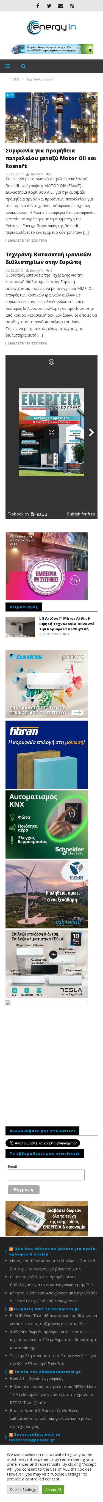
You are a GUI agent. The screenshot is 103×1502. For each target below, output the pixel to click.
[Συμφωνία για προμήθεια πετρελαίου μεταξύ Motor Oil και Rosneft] (51, 117)
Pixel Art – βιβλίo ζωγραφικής (36, 1378)
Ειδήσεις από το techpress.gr (46, 1308)
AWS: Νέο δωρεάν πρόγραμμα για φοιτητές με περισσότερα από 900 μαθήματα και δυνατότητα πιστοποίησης (53, 1339)
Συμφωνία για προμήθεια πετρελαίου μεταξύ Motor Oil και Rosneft (50, 158)
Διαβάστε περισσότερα (27, 240)
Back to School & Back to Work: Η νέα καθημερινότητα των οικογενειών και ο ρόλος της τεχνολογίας (51, 1418)
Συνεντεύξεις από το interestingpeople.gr (34, 1437)
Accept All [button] (53, 1489)
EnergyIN (36, 174)
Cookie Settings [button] (23, 1489)
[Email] (60, 5)
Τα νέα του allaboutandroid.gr (47, 1371)
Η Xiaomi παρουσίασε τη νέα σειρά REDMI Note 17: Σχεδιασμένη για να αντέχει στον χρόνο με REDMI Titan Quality (53, 1394)
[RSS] (72, 5)
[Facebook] (37, 5)
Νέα (10, 95)
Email (12, 1167)
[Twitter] (49, 5)
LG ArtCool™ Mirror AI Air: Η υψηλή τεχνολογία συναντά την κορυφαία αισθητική (67, 623)
